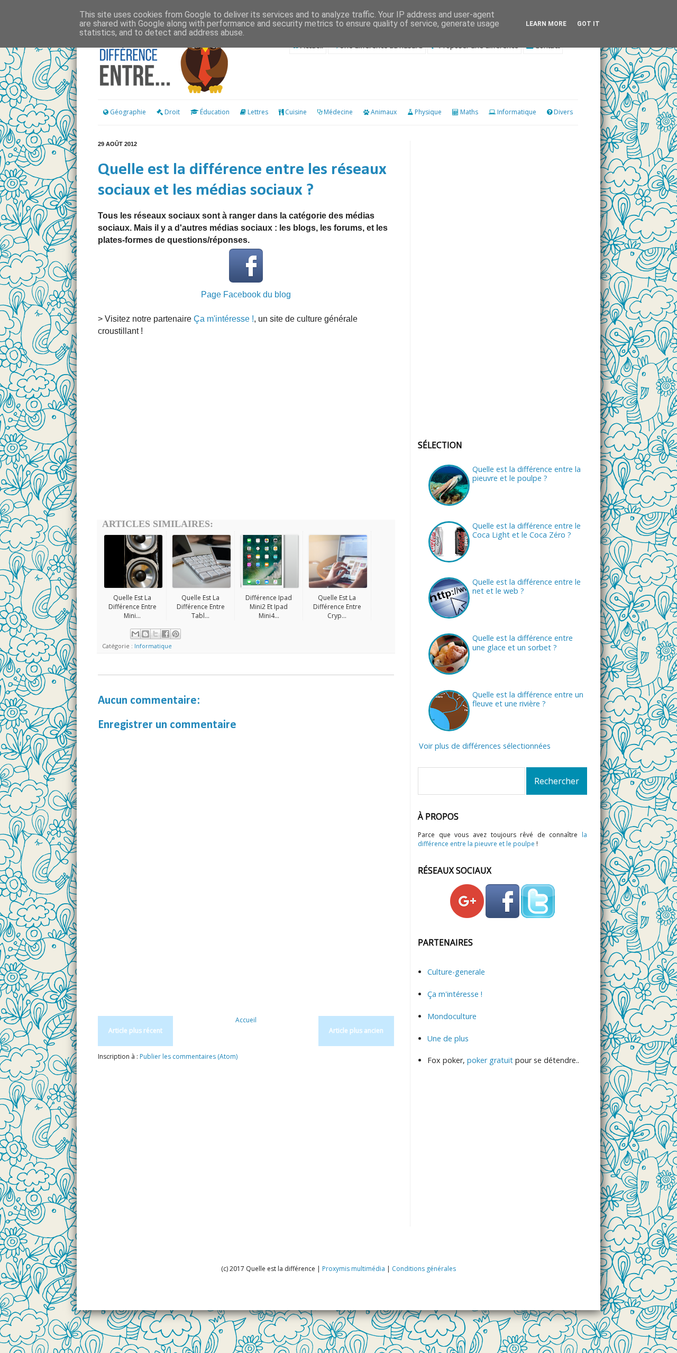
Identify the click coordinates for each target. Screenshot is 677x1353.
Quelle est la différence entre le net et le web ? (526, 586)
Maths (469, 111)
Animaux (384, 111)
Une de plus (448, 1038)
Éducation (215, 111)
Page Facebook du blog (246, 294)
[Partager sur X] (155, 634)
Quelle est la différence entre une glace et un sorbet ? (522, 642)
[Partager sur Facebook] (165, 634)
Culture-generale (456, 972)
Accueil (246, 1019)
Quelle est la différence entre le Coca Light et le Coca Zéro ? (526, 530)
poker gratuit (491, 1060)
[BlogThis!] (145, 634)
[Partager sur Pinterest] (175, 634)
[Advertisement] (246, 435)
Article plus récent (135, 1030)
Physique (428, 111)
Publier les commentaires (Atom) (188, 1056)
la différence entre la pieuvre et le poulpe (502, 839)
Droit (171, 111)
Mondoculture (452, 1016)
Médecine (338, 111)
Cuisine (296, 111)
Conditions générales (424, 1268)
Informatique (516, 111)
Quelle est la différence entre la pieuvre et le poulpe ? (526, 473)
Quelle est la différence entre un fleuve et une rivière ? (527, 699)
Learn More (546, 24)
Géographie (127, 111)
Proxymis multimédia (353, 1268)
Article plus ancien (356, 1030)
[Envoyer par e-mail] (135, 634)
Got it (588, 24)
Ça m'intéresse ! (224, 318)
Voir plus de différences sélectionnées (485, 746)
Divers (563, 111)
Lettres (258, 111)
